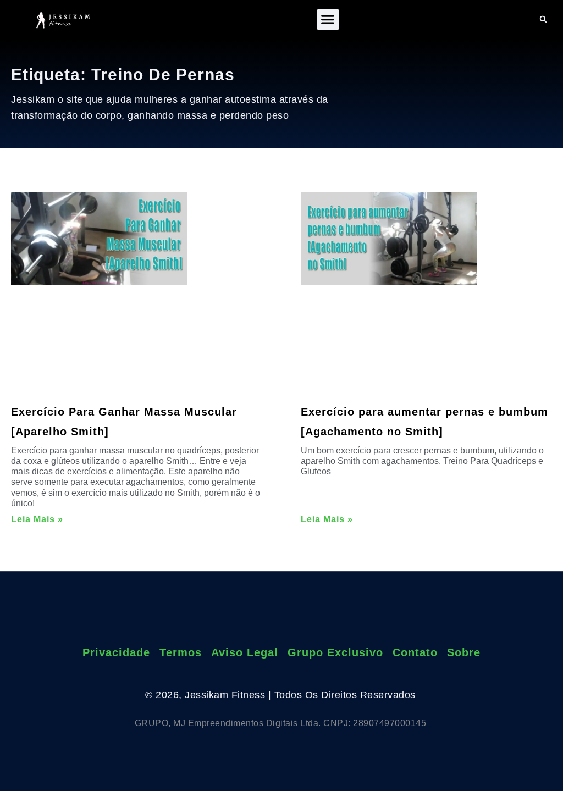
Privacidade (116, 652)
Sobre (464, 652)
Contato (415, 652)
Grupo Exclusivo (335, 652)
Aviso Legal (244, 652)
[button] (328, 19)
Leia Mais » (37, 519)
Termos (180, 652)
